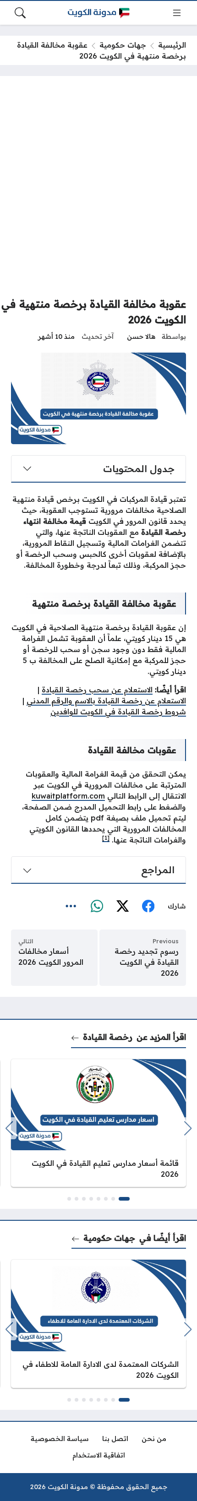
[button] (124, 1199)
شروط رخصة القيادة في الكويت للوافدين (118, 711)
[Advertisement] (98, 190)
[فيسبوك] (148, 907)
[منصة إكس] (122, 907)
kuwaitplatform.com (68, 795)
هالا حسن (141, 336)
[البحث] (20, 13)
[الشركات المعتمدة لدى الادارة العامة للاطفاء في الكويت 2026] (98, 1323)
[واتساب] (96, 907)
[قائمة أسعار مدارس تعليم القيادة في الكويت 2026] (98, 1123)
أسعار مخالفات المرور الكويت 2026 (50, 956)
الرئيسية (172, 44)
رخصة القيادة (107, 1037)
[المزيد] (71, 907)
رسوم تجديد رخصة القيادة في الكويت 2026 (147, 962)
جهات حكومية (122, 44)
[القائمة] (177, 13)
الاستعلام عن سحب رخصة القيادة (97, 689)
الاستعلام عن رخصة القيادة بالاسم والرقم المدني (106, 700)
